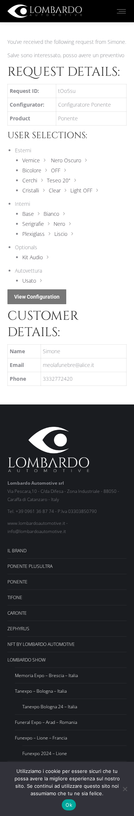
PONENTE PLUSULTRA (29, 566)
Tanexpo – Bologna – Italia (41, 691)
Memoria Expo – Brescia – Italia (46, 675)
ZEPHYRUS (18, 628)
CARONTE (17, 613)
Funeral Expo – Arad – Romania (46, 722)
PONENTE (17, 582)
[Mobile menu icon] (121, 11)
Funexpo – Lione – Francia (41, 738)
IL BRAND (16, 550)
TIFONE (14, 597)
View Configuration (37, 297)
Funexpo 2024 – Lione (44, 753)
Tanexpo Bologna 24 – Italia (49, 706)
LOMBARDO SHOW (26, 660)
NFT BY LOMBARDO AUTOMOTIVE (41, 644)
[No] (124, 789)
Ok (69, 805)
